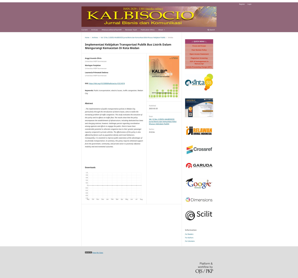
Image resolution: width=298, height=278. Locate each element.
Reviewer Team (131, 30)
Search (212, 30)
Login (249, 4)
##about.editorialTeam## (112, 30)
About (160, 30)
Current (84, 30)
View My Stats (97, 252)
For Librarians (190, 241)
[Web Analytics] (88, 252)
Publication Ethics (148, 30)
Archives (94, 30)
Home (87, 37)
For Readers (189, 234)
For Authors (189, 238)
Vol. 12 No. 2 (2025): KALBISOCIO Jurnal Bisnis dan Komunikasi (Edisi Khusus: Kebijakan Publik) (133, 37)
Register (242, 4)
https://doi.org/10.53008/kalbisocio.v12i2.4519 (107, 83)
